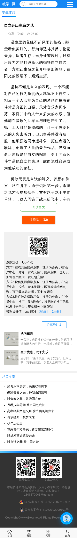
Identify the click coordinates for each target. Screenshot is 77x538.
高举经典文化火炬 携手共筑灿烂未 (30, 411)
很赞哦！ (36, 219)
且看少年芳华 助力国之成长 (26, 405)
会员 (67, 535)
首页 (9, 535)
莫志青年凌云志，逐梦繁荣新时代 (30, 429)
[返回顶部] (68, 480)
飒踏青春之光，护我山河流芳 (27, 392)
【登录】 (43, 311)
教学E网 (9, 4)
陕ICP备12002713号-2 (55, 502)
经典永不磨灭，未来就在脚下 (27, 386)
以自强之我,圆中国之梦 (23, 442)
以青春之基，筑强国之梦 (24, 398)
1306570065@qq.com (38, 494)
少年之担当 (15, 423)
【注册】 (56, 311)
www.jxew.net (30, 517)
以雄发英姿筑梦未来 (21, 435)
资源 (28, 535)
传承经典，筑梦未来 (21, 417)
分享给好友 (54, 324)
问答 (48, 535)
